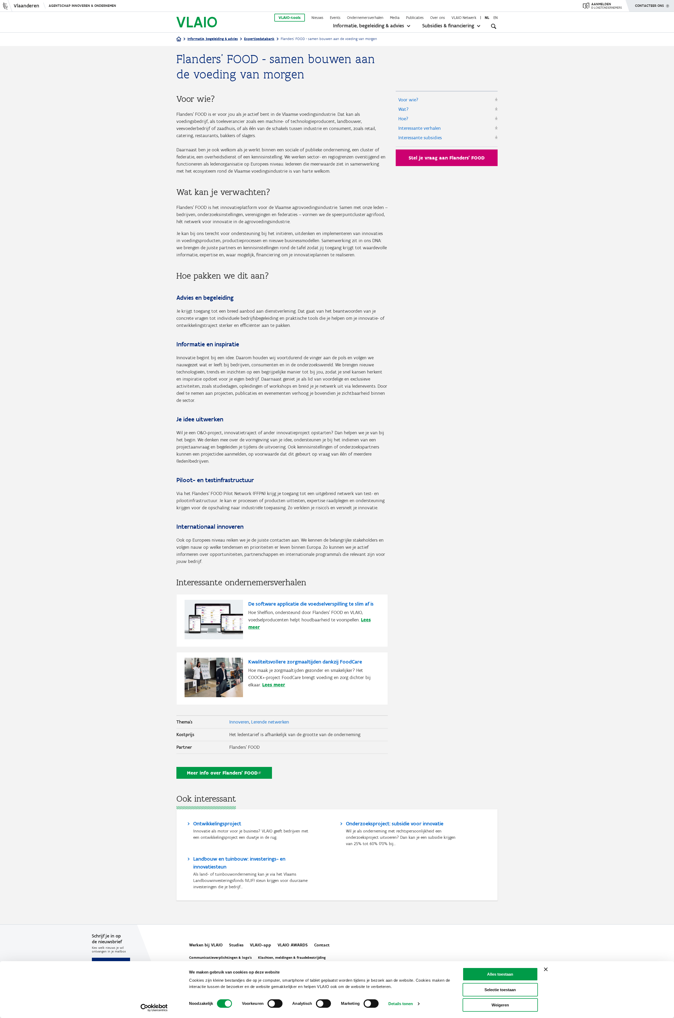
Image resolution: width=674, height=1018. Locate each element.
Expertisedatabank (259, 39)
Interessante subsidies (420, 138)
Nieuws (317, 17)
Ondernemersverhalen (365, 17)
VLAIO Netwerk (464, 17)
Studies (236, 944)
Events (335, 17)
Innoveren (239, 722)
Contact (322, 944)
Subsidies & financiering (448, 25)
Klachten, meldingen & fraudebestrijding (292, 957)
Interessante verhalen (419, 128)
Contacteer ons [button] (649, 5)
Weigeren (500, 1005)
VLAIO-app (260, 944)
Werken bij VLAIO (206, 944)
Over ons (437, 17)
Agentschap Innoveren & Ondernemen (82, 5)
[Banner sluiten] (546, 969)
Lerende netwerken (270, 722)
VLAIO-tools (290, 17)
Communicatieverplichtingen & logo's (220, 957)
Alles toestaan (500, 974)
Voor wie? (408, 100)
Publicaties (415, 17)
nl (487, 17)
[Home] (178, 39)
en (495, 17)
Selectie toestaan (500, 989)
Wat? (403, 109)
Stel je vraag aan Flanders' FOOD (447, 158)
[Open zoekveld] (494, 26)
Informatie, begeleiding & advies (368, 25)
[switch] (275, 1003)
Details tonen (400, 1003)
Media (394, 17)
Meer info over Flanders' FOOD (222, 773)
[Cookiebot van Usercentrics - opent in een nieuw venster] (154, 1008)
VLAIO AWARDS (292, 944)
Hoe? (403, 119)
